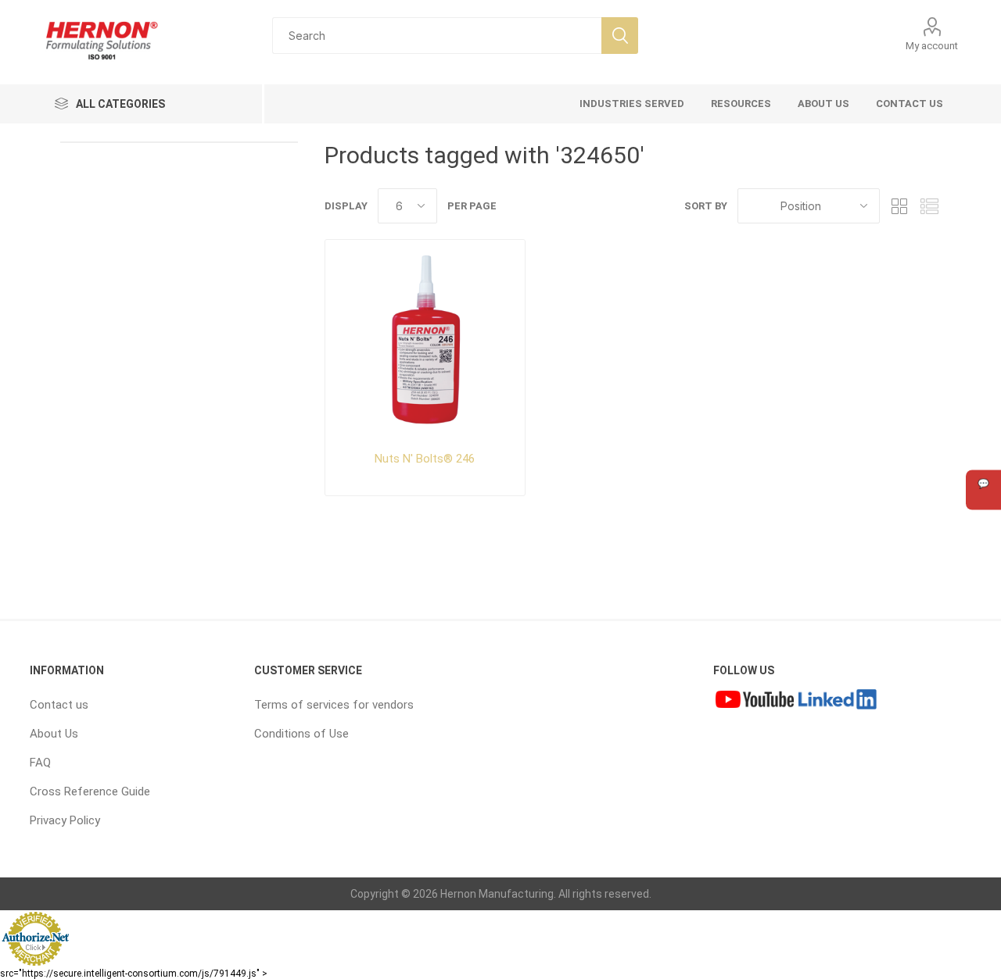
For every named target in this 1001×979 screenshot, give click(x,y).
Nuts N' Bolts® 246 (425, 459)
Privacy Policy (65, 820)
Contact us (59, 705)
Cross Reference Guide (90, 791)
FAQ (40, 763)
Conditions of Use (301, 734)
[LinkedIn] (837, 700)
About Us (54, 734)
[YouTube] (755, 700)
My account (932, 46)
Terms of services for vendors (334, 705)
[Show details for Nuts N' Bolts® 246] (425, 340)
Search (619, 35)
